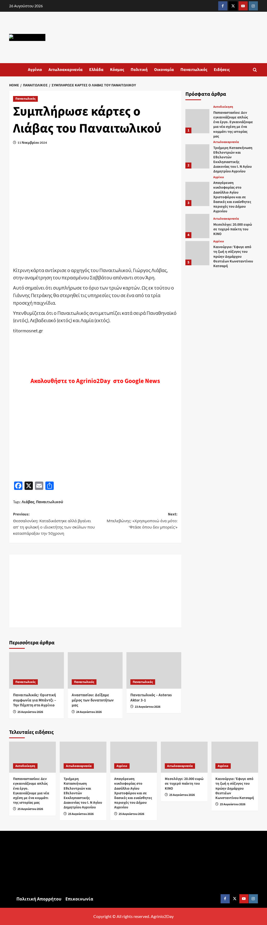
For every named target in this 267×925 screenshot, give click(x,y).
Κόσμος (117, 70)
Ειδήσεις (222, 70)
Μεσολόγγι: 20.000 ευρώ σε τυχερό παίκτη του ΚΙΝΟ (232, 229)
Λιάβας (28, 502)
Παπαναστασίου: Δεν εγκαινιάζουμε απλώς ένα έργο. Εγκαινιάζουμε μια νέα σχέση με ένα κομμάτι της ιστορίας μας (233, 124)
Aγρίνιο (218, 177)
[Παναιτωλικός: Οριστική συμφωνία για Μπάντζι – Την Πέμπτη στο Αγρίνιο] (36, 670)
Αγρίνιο (35, 70)
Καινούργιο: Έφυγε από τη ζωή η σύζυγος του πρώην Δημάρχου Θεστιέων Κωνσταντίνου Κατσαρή (233, 256)
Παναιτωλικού (49, 502)
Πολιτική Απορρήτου (38, 898)
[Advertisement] (95, 591)
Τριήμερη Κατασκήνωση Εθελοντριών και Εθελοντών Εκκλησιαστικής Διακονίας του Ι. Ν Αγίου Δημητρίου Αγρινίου (232, 159)
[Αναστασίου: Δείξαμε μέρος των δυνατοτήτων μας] (95, 670)
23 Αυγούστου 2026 (147, 707)
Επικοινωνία (79, 898)
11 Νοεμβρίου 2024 (32, 143)
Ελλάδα (96, 70)
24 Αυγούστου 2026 (89, 712)
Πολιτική (139, 70)
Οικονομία (164, 70)
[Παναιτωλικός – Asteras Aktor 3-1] (153, 670)
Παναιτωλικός (193, 70)
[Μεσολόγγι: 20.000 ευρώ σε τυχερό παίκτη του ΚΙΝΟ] (197, 226)
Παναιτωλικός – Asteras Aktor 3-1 (151, 697)
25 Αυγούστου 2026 (30, 712)
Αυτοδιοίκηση (223, 107)
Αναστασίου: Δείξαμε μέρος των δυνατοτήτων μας (93, 700)
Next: (142, 521)
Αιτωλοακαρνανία (65, 70)
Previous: (54, 524)
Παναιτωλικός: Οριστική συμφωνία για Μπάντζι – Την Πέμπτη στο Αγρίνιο (34, 700)
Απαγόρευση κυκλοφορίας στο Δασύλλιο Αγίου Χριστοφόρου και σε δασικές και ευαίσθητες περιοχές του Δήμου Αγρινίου (232, 197)
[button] (255, 69)
